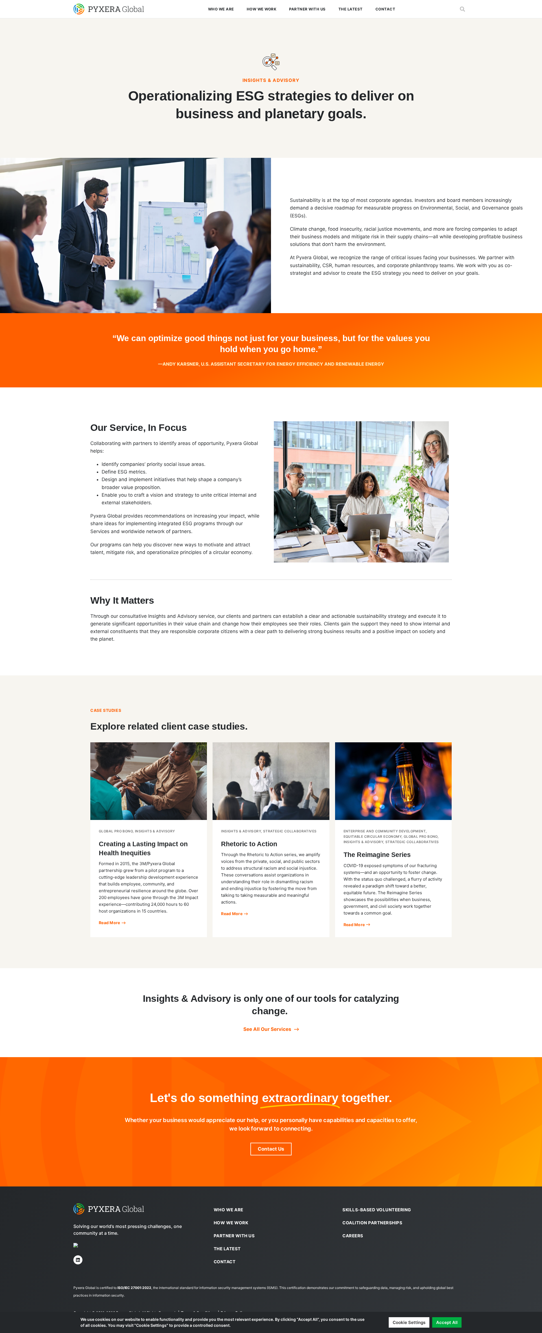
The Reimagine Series (377, 854)
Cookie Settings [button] (409, 1322)
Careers (352, 1235)
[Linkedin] (77, 1259)
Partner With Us (307, 9)
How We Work (262, 9)
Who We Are (221, 9)
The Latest (350, 9)
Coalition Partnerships (372, 1222)
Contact (385, 9)
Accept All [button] (447, 1322)
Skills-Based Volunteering (376, 1209)
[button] (462, 9)
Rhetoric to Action (249, 844)
